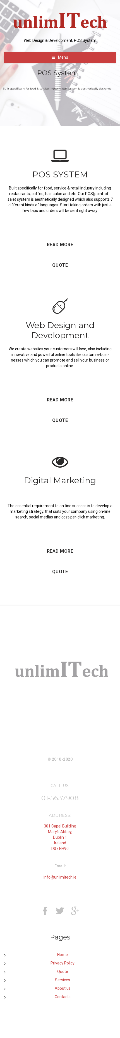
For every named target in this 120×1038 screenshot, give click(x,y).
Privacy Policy (63, 963)
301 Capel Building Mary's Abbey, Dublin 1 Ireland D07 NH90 (60, 837)
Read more (60, 245)
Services (62, 980)
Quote (60, 265)
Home (62, 954)
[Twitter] (60, 912)
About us (63, 988)
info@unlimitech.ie (60, 877)
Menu (63, 57)
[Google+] (75, 912)
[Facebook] (45, 912)
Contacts (63, 996)
